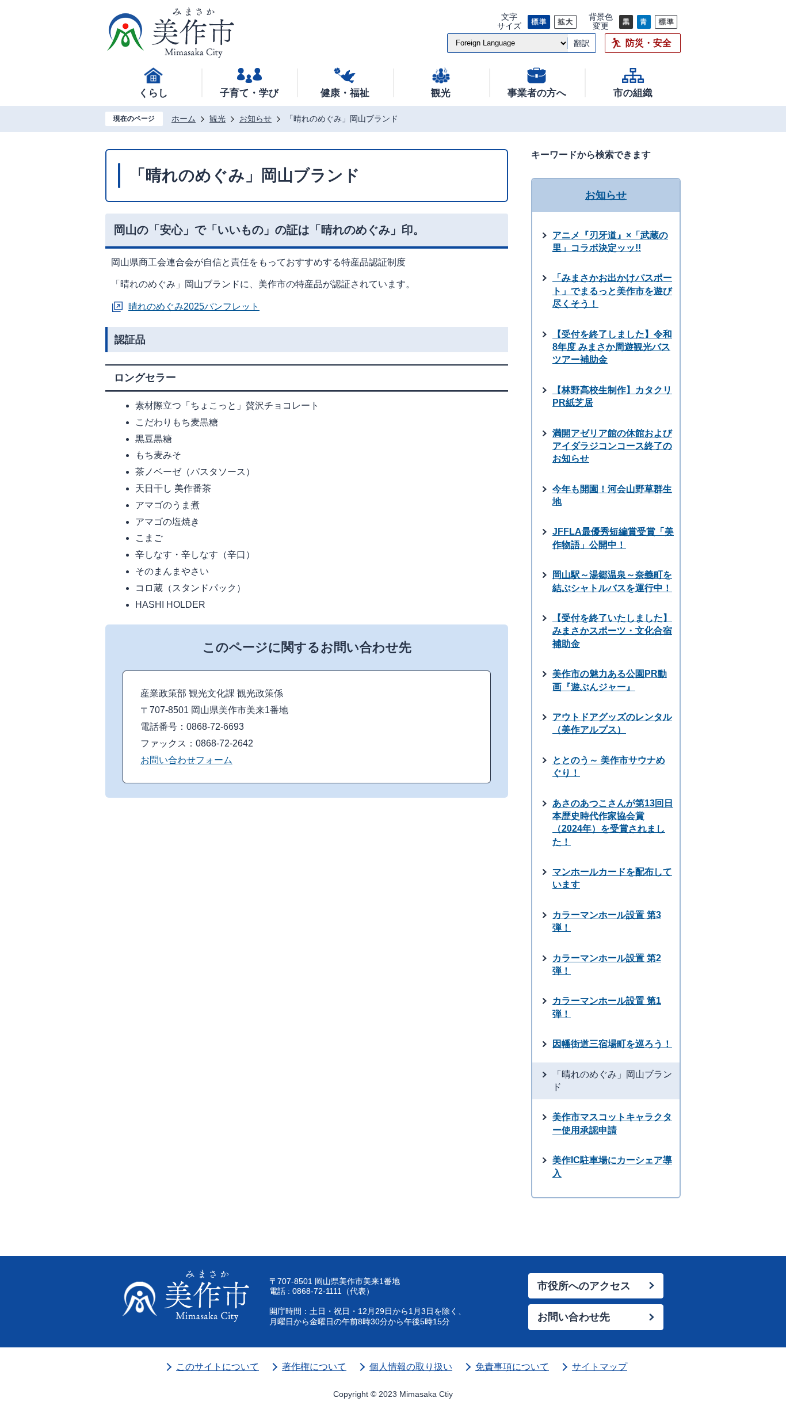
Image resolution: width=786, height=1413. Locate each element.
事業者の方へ (537, 92)
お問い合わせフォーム (186, 760)
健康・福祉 (344, 92)
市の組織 (633, 92)
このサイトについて (217, 1367)
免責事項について (512, 1367)
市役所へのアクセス (584, 1286)
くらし (153, 92)
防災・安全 (648, 43)
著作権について (314, 1367)
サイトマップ (599, 1367)
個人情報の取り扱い (410, 1367)
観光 (441, 92)
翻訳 (582, 43)
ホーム (183, 118)
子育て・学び (249, 92)
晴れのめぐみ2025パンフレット (194, 306)
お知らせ (255, 118)
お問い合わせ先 (573, 1317)
